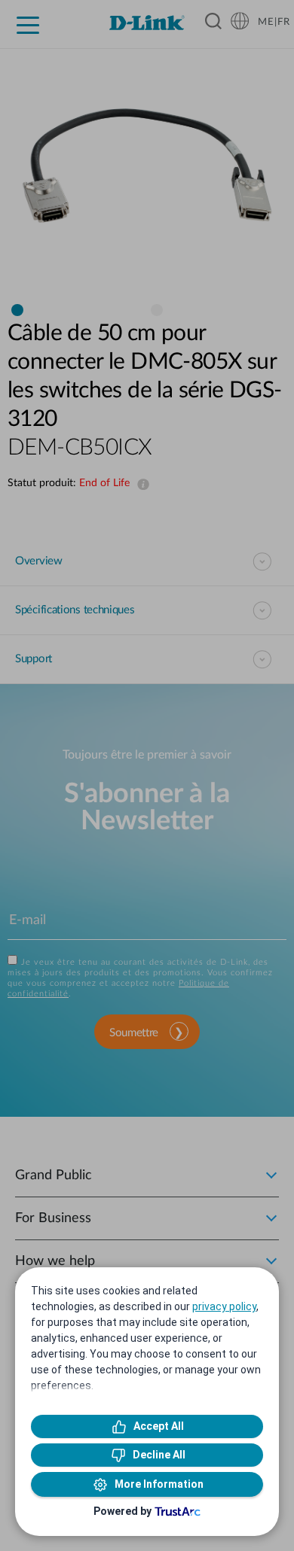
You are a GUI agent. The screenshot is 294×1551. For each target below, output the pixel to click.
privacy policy (224, 1306)
